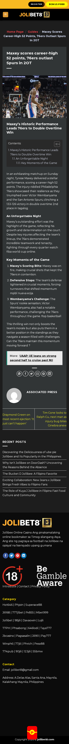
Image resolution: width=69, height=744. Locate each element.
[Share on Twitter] (31, 373)
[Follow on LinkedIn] (23, 555)
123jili (27, 651)
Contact (23, 586)
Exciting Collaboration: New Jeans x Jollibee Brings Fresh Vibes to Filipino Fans (32, 482)
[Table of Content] (57, 144)
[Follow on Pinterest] (17, 555)
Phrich (27, 643)
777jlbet (17, 612)
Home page (15, 31)
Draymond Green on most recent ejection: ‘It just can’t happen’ (18, 419)
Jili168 (6, 612)
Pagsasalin (23, 635)
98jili (18, 620)
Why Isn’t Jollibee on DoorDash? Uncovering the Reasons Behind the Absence (32, 465)
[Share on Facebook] (25, 373)
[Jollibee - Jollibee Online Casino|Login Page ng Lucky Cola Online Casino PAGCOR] (34, 14)
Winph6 (8, 643)
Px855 (30, 612)
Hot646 (8, 604)
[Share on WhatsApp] (19, 373)
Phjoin (19, 604)
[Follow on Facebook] (5, 555)
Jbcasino (8, 635)
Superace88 (33, 604)
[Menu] (5, 14)
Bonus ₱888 (57, 4)
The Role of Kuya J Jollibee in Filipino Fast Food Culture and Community (34, 493)
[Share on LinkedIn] (49, 373)
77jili (18, 643)
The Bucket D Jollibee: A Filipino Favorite (30, 473)
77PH (6, 628)
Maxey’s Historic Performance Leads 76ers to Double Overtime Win (34, 152)
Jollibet (7, 620)
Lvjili (40, 620)
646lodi (33, 628)
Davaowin (29, 620)
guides (33, 31)
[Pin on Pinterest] (43, 373)
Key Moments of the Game (39, 163)
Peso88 (39, 643)
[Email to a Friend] (37, 373)
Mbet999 (42, 612)
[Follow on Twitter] (11, 555)
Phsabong (19, 628)
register (36, 4)
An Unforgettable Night (32, 158)
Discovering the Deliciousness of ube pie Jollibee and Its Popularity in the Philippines (32, 454)
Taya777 (46, 628)
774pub (8, 651)
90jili (19, 651)
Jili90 (35, 635)
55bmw (38, 651)
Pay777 (46, 635)
